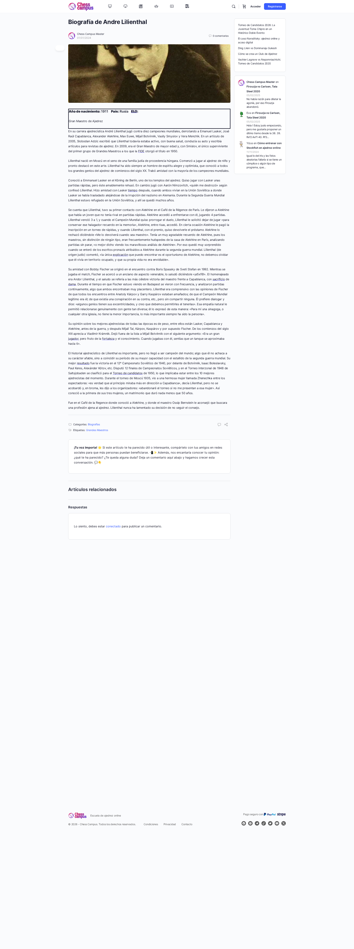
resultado (83, 363)
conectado (113, 526)
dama (72, 284)
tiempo (133, 190)
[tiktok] (263, 823)
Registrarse (275, 6)
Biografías (94, 424)
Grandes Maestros (97, 430)
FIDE (141, 151)
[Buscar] (233, 6)
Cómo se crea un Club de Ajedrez (257, 53)
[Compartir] (226, 425)
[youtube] (277, 823)
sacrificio (219, 279)
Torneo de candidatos (128, 373)
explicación (120, 254)
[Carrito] (244, 6)
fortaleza (108, 338)
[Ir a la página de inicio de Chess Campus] (81, 6)
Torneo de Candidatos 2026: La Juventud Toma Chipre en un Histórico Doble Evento (256, 28)
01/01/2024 (84, 37)
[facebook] (244, 823)
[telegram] (257, 823)
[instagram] (250, 823)
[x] (283, 823)
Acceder (255, 6)
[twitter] (270, 823)
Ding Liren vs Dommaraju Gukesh (257, 48)
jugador (73, 338)
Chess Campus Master (90, 33)
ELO (134, 111)
